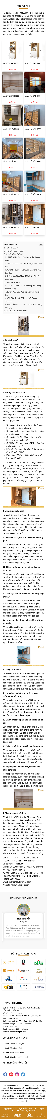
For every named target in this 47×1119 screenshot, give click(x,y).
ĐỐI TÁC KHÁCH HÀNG (23, 953)
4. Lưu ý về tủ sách (12, 282)
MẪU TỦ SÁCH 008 (33, 161)
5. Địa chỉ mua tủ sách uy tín (16, 311)
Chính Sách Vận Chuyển (14, 1044)
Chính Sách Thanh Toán (14, 1053)
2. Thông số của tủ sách (14, 251)
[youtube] (11, 1074)
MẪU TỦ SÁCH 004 (33, 96)
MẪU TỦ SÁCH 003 (11, 96)
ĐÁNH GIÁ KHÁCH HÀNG (23, 898)
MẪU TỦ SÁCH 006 (33, 129)
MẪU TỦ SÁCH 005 (11, 129)
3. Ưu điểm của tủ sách (13, 254)
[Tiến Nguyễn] (23, 910)
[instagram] (17, 1074)
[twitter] (23, 1074)
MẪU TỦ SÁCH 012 (33, 227)
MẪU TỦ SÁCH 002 (33, 63)
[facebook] (5, 1074)
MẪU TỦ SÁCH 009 (11, 194)
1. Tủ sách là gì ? (11, 248)
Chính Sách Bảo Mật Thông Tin (16, 1057)
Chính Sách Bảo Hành (13, 1048)
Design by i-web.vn (27, 1111)
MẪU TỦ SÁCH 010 (33, 194)
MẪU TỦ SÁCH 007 (11, 161)
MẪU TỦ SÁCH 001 (11, 63)
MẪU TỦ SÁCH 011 (11, 227)
